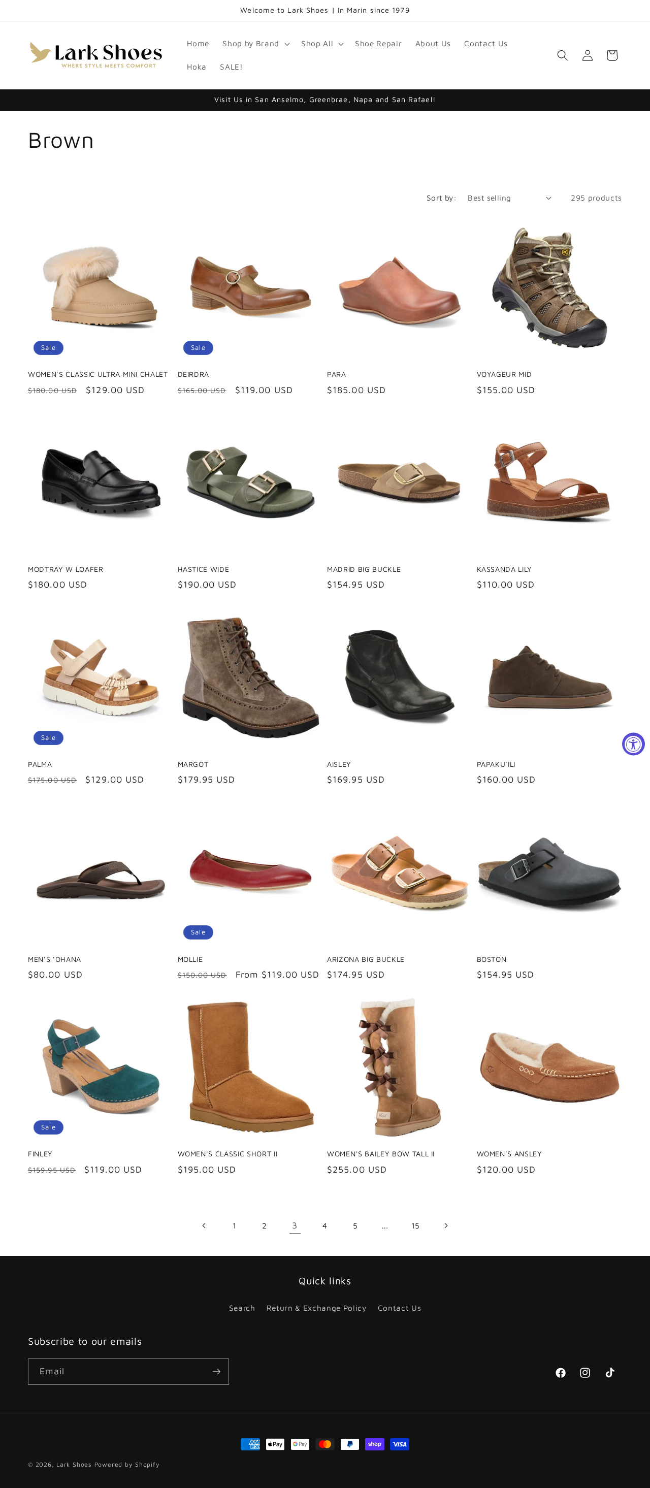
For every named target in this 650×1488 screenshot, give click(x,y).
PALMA (40, 764)
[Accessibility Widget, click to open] (633, 744)
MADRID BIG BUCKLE (364, 569)
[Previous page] (204, 1225)
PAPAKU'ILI (496, 764)
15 (415, 1225)
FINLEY (40, 1153)
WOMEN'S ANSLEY (509, 1153)
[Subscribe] (216, 1371)
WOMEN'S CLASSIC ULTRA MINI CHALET (98, 374)
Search (242, 1307)
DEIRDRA (194, 374)
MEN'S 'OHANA (54, 959)
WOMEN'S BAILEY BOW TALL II (381, 1153)
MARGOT (193, 764)
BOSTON (492, 959)
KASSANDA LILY (505, 569)
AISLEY (339, 764)
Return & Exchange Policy (317, 1307)
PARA (336, 374)
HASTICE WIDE (204, 569)
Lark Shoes (74, 1464)
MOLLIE (190, 959)
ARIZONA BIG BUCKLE (366, 959)
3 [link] (295, 1225)
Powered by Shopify (127, 1464)
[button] (255, 43)
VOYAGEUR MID (504, 374)
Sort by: (442, 197)
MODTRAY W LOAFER (66, 569)
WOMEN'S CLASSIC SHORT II (228, 1153)
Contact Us (399, 1307)
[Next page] (445, 1225)
